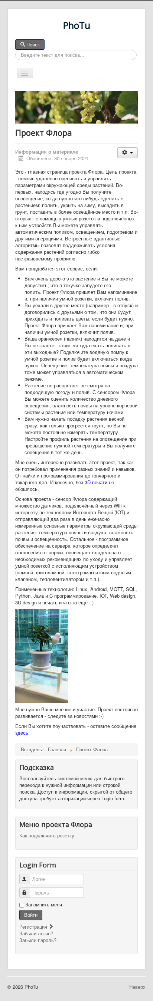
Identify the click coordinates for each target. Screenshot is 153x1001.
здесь (21, 732)
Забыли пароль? (37, 939)
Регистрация (34, 926)
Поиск (33, 44)
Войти (31, 914)
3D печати (96, 482)
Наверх (137, 986)
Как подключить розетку (46, 835)
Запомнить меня (43, 904)
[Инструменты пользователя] (127, 152)
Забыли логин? (36, 933)
